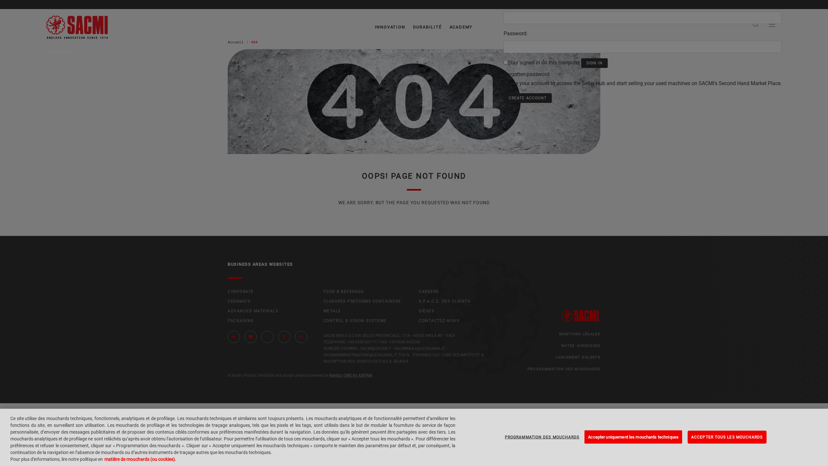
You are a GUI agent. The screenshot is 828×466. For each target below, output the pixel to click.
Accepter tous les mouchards (727, 437)
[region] (414, 437)
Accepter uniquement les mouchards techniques (633, 436)
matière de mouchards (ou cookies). (140, 459)
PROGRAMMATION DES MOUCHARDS (542, 437)
